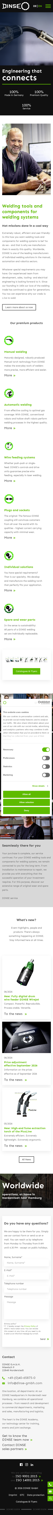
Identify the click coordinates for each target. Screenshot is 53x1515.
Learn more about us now (19, 307)
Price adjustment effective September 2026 (26, 1053)
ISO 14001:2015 (28, 1480)
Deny (26, 810)
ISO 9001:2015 (26, 1476)
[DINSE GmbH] (15, 6)
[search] (50, 1498)
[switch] (46, 758)
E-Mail (8, 1270)
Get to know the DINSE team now (15, 1438)
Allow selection (26, 802)
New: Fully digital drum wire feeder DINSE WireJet (26, 987)
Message (8, 1296)
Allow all (26, 794)
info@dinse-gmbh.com (25, 1383)
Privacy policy (10, 1324)
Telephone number (14, 1283)
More (8, 375)
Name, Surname (13, 1257)
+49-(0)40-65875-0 (21, 1378)
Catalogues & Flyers (26, 671)
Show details (38, 786)
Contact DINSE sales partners (14, 1447)
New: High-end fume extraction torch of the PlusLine (26, 1119)
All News (26, 1159)
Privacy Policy (30, 1326)
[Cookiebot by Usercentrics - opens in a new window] (38, 702)
